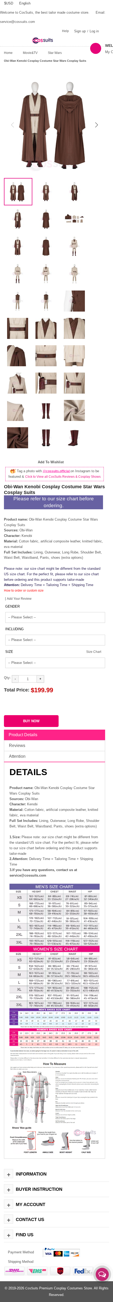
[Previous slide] (13, 125)
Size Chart (93, 652)
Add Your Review (19, 599)
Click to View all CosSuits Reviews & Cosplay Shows (63, 477)
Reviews (17, 745)
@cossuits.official (56, 471)
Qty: (7, 678)
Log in (94, 31)
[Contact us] (102, 1274)
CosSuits (31, 1288)
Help (65, 31)
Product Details (23, 735)
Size (9, 652)
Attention (17, 756)
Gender (12, 606)
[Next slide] (96, 125)
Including (14, 629)
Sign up (80, 31)
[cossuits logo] (46, 40)
